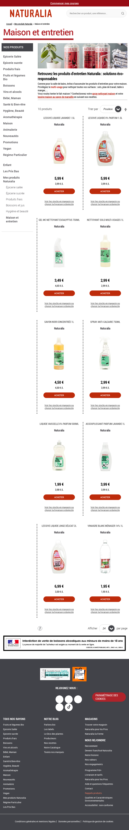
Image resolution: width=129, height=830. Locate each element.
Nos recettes (50, 743)
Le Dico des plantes (53, 734)
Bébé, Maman (12, 98)
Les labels (49, 729)
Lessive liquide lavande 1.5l (59, 117)
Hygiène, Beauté (14, 111)
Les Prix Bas (11, 171)
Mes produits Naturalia (23, 23)
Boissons (9, 85)
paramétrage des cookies (106, 697)
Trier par (93, 109)
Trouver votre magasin (96, 724)
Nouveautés (11, 136)
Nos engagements (94, 764)
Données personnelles (69, 821)
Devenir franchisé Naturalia (98, 750)
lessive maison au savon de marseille (56, 97)
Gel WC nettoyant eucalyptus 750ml (59, 219)
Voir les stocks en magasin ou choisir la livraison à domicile (59, 203)
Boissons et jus (15, 205)
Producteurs (50, 738)
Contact (89, 788)
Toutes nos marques (54, 752)
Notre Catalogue (52, 747)
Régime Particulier (12, 802)
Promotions (11, 142)
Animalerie (10, 129)
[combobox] (96, 13)
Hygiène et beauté (17, 211)
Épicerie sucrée (15, 193)
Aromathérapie (13, 117)
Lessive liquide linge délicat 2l (59, 525)
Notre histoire (91, 755)
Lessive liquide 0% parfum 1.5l (105, 117)
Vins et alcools (12, 92)
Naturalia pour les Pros (96, 729)
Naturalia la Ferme (94, 734)
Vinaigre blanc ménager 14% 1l (105, 525)
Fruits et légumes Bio (13, 724)
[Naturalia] (31, 13)
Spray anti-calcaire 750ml (105, 321)
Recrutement (91, 746)
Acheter (59, 191)
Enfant (7, 165)
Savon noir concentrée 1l (59, 321)
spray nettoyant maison (103, 93)
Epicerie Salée (12, 56)
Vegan (7, 148)
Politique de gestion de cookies (98, 821)
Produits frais (12, 69)
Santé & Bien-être (14, 104)
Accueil (9, 23)
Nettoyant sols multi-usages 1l (105, 219)
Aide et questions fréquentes (99, 784)
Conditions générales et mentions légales (35, 821)
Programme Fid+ (93, 770)
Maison (8, 123)
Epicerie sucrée (13, 63)
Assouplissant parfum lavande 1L (105, 423)
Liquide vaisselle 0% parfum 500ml (59, 423)
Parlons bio (49, 724)
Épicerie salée (14, 187)
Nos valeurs (91, 759)
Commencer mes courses (64, 3)
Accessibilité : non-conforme (99, 805)
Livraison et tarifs (93, 775)
